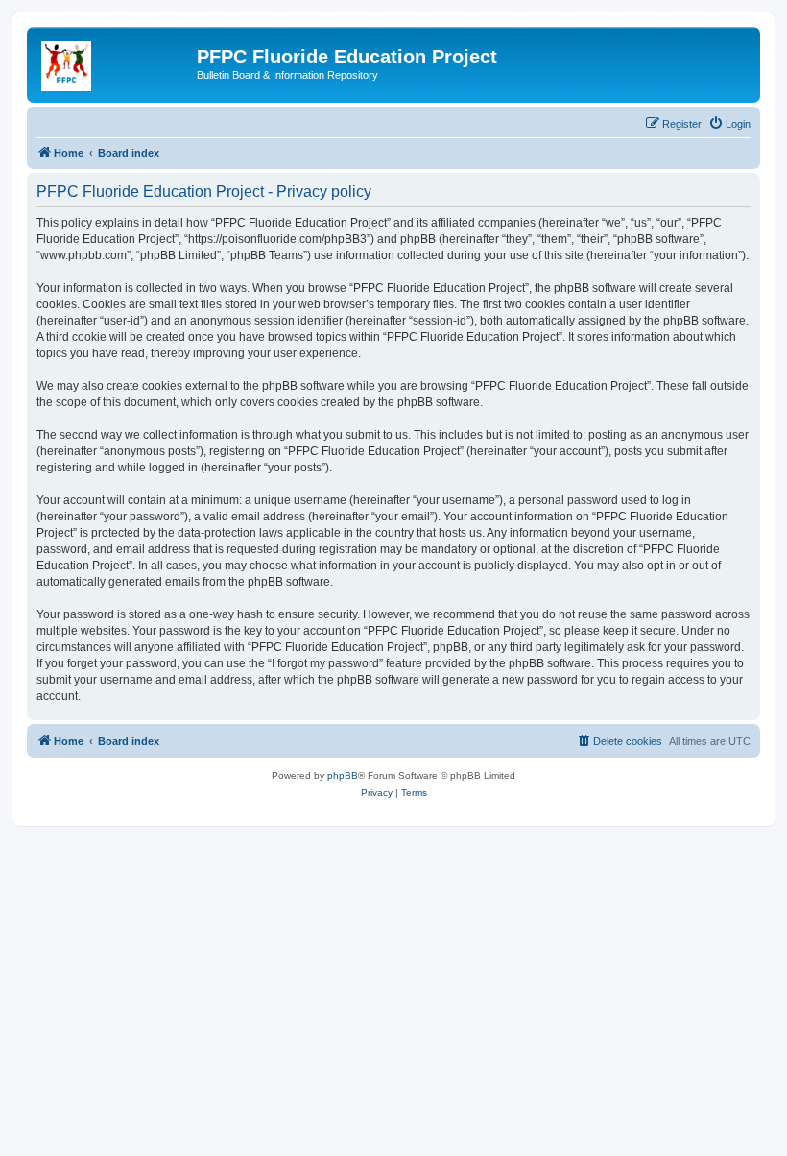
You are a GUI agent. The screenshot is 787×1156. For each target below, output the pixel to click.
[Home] (114, 62)
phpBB (342, 775)
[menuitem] (729, 123)
